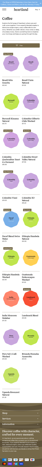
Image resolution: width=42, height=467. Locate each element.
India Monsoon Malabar (9, 316)
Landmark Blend (30, 315)
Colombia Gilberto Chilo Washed (31, 119)
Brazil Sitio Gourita (7, 81)
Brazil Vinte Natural (27, 81)
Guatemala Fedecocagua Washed (28, 277)
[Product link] (11, 63)
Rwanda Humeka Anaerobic (30, 355)
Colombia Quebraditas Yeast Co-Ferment (11, 159)
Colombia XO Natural (28, 199)
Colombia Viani (9, 198)
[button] (4, 9)
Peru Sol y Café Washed (9, 355)
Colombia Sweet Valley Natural (30, 158)
